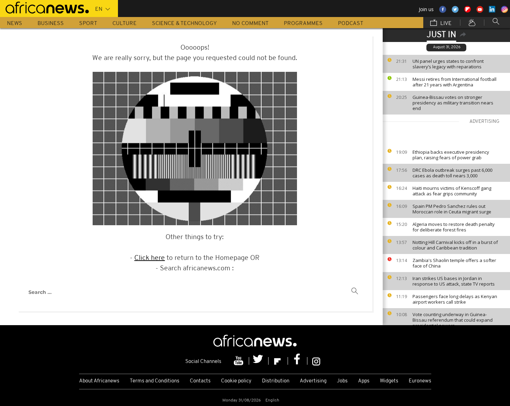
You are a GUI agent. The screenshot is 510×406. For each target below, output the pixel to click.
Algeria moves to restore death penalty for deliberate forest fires (454, 226)
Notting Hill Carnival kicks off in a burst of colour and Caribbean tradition (455, 245)
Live (445, 23)
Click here (149, 258)
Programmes (303, 23)
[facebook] (297, 361)
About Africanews (99, 381)
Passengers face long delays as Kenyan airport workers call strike (455, 299)
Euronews (420, 381)
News (14, 23)
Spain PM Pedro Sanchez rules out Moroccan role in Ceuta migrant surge (452, 208)
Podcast (350, 23)
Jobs (342, 381)
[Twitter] (259, 361)
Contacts (200, 381)
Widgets (389, 381)
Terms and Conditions (154, 381)
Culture (124, 23)
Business (50, 23)
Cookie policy (236, 381)
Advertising (313, 381)
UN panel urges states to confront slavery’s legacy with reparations (448, 63)
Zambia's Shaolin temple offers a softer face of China (454, 263)
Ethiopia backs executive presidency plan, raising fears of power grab (451, 154)
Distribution (275, 381)
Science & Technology (184, 23)
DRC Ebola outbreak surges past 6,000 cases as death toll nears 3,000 (452, 172)
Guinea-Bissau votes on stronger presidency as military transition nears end (453, 102)
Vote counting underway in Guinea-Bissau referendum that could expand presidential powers (453, 320)
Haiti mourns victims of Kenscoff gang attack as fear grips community (452, 190)
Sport (88, 23)
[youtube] (239, 361)
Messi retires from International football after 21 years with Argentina (454, 81)
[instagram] (316, 361)
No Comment (250, 23)
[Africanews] (44, 7)
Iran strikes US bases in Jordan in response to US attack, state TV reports (454, 281)
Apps (363, 381)
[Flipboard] (278, 361)
